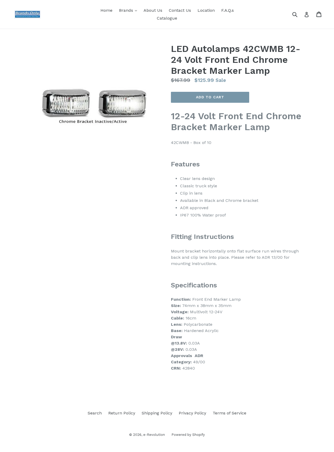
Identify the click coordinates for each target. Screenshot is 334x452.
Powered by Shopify (188, 435)
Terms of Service (229, 413)
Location (206, 10)
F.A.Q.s (227, 10)
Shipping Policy (157, 413)
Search (95, 413)
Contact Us (180, 10)
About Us (153, 10)
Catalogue (167, 18)
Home (106, 10)
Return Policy (121, 413)
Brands (129, 10)
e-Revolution (154, 435)
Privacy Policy (192, 413)
